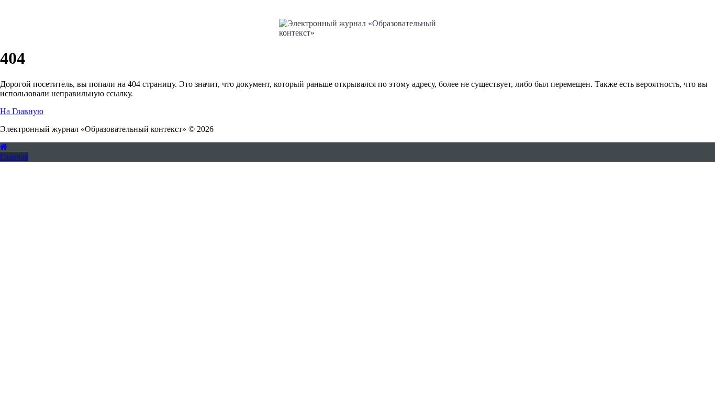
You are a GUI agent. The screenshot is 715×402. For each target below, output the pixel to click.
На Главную (21, 111)
